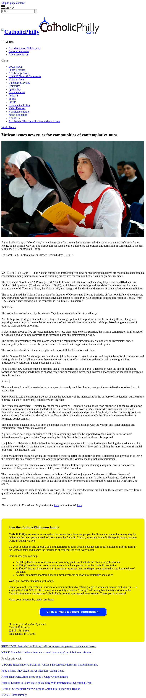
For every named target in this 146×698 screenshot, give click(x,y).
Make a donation (18, 114)
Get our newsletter (19, 51)
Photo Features (17, 69)
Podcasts (13, 95)
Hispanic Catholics (19, 105)
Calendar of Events (19, 82)
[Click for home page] (50, 32)
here (56, 505)
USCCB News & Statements (25, 76)
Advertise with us (18, 54)
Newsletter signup (19, 111)
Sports (12, 98)
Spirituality (15, 89)
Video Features (17, 108)
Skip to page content (12, 2)
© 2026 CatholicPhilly (14, 694)
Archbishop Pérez (19, 73)
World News (8, 127)
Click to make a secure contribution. (72, 611)
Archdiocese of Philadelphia (24, 48)
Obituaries (14, 85)
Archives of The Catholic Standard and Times (34, 121)
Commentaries (17, 92)
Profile (12, 101)
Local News (15, 66)
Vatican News (16, 79)
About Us (14, 117)
